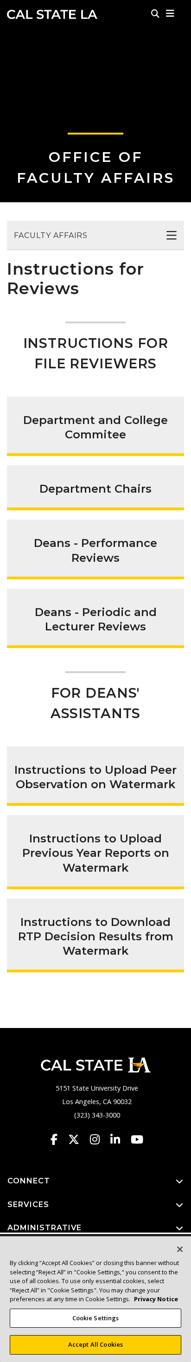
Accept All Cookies (95, 1344)
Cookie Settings (95, 1318)
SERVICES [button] (28, 1204)
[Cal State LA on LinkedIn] (119, 1139)
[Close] (180, 1249)
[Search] (155, 13)
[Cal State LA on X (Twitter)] (78, 1139)
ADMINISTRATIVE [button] (44, 1227)
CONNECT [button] (28, 1180)
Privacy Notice (156, 1299)
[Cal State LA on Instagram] (99, 1139)
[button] (170, 13)
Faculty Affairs (51, 235)
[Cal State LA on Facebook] (58, 1139)
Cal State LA (52, 14)
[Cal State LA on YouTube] (137, 1139)
